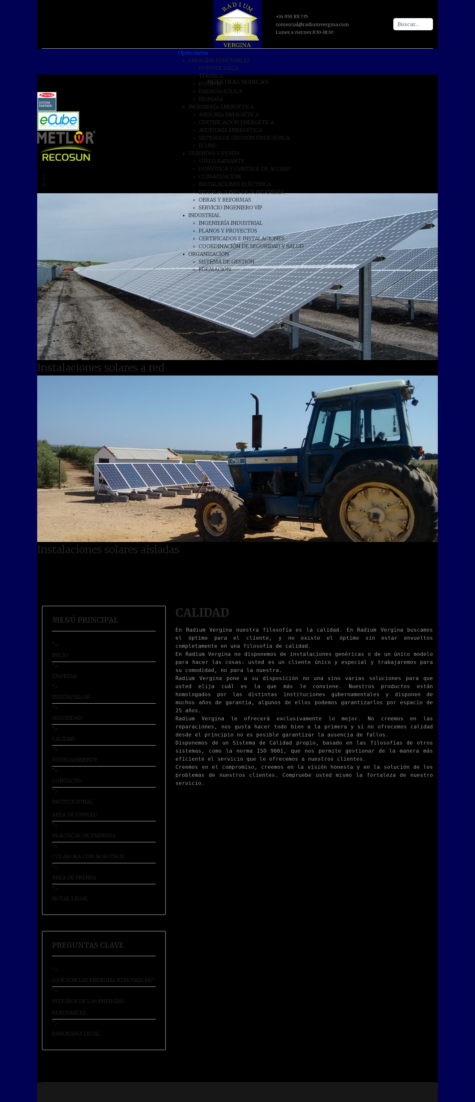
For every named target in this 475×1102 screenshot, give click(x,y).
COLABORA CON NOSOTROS (88, 856)
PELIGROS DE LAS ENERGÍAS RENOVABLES (88, 1007)
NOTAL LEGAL (70, 898)
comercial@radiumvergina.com (312, 24)
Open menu (193, 52)
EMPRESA (64, 676)
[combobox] (413, 24)
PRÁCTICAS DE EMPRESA (84, 835)
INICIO (60, 655)
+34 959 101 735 (292, 16)
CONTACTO (66, 780)
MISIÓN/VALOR (71, 697)
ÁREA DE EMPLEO (75, 814)
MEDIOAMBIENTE (75, 759)
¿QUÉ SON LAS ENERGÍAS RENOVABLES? (102, 980)
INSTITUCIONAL (72, 801)
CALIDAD (63, 739)
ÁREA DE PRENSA (74, 877)
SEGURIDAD (67, 718)
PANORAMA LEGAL (76, 1033)
